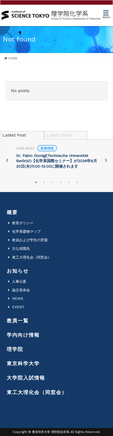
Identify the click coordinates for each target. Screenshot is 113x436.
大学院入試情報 (26, 378)
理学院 (15, 349)
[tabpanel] (56, 158)
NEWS (17, 298)
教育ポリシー (22, 223)
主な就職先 (21, 248)
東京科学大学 (23, 363)
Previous (7, 160)
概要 (12, 212)
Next (106, 160)
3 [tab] (52, 182)
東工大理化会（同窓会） (31, 257)
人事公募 (19, 281)
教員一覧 (18, 320)
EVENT (18, 307)
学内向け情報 (23, 335)
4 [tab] (60, 182)
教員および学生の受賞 (30, 240)
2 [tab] (44, 182)
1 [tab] (36, 182)
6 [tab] (77, 182)
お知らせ (18, 271)
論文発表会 (21, 290)
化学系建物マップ (26, 231)
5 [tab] (69, 182)
